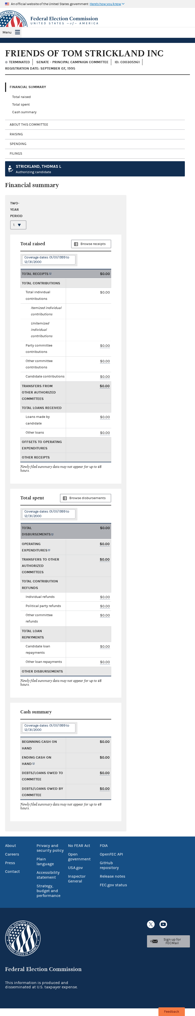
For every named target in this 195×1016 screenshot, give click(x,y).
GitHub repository (109, 865)
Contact (12, 871)
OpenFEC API (111, 854)
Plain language (45, 861)
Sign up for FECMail (172, 941)
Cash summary (24, 112)
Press (10, 863)
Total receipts (35, 274)
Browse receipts (93, 244)
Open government (79, 856)
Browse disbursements (87, 498)
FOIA (104, 845)
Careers (12, 854)
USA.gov (75, 867)
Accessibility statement (48, 875)
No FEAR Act (79, 845)
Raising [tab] (16, 134)
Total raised (21, 97)
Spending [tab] (18, 144)
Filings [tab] (16, 154)
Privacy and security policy (50, 848)
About (10, 845)
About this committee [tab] (29, 125)
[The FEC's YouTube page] (163, 924)
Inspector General (77, 878)
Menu (7, 32)
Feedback (171, 1012)
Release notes (112, 876)
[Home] (97, 21)
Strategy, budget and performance (48, 891)
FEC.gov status (113, 885)
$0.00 (105, 345)
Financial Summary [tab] (28, 87)
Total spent (21, 105)
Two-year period (16, 209)
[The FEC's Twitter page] (151, 924)
